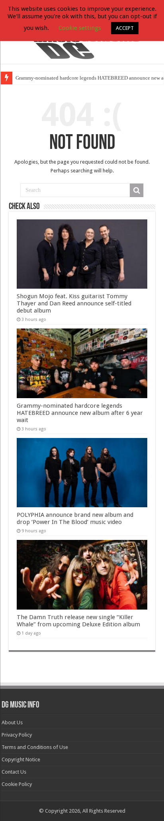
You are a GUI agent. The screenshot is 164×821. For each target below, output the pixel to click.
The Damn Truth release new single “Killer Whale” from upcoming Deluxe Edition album (78, 621)
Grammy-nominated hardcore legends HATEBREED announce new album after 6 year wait (80, 413)
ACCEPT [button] (125, 28)
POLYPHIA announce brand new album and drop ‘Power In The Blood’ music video (75, 518)
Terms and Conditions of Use (35, 747)
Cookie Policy (17, 784)
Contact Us (14, 772)
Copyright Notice (21, 759)
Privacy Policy (17, 735)
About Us (12, 722)
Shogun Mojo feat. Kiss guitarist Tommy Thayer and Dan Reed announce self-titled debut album (74, 303)
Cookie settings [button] (80, 27)
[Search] (136, 190)
